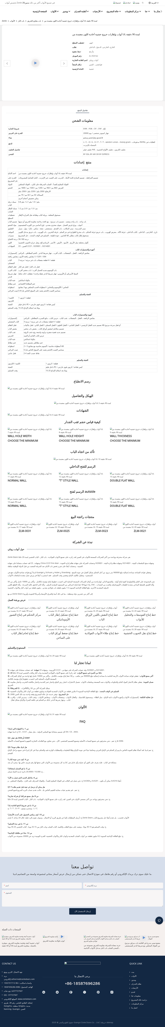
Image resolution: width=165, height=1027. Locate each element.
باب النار (21, 21)
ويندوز (133, 980)
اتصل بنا (134, 1007)
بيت (132, 972)
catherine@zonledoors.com (23, 979)
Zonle (4, 21)
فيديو (133, 992)
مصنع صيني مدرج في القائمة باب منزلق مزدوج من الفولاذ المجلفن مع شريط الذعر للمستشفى (142, 944)
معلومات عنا (136, 996)
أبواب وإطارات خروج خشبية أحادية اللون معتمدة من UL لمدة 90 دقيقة (70, 21)
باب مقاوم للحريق (34, 21)
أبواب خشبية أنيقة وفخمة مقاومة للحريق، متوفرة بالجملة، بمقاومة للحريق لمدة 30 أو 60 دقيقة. (20, 944)
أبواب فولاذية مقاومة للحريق (54, 941)
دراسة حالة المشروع (139, 1000)
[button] (161, 11)
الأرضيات (134, 988)
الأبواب (12, 21)
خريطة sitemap (107, 1022)
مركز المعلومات (137, 1004)
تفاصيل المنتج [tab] (82, 110)
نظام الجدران (136, 984)
